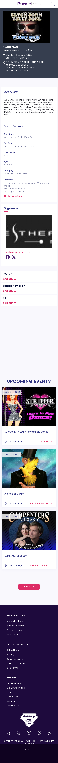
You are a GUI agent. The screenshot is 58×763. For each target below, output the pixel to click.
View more (29, 587)
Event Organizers (16, 687)
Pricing (10, 654)
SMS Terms (12, 634)
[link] (29, 196)
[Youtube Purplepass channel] (49, 733)
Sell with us (13, 650)
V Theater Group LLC (18, 252)
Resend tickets (15, 621)
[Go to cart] (53, 4)
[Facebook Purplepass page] (9, 733)
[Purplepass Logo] (29, 4)
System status (15, 701)
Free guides (13, 696)
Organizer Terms (16, 663)
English (28, 749)
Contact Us (13, 705)
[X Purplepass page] (19, 733)
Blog (9, 692)
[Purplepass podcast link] (39, 733)
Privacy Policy (14, 630)
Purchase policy (16, 625)
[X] (14, 258)
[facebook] (8, 258)
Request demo (15, 659)
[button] (29, 66)
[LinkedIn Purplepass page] (29, 733)
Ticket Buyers (14, 683)
